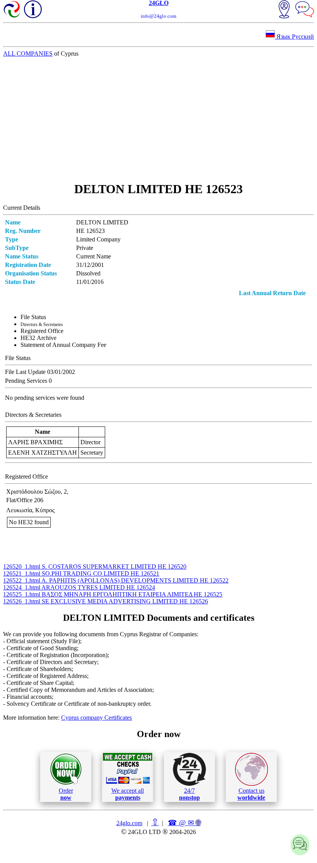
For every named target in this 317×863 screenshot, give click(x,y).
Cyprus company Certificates (96, 717)
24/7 (189, 794)
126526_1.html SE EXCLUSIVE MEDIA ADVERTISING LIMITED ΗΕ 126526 (105, 601)
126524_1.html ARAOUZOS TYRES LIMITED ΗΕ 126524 (79, 587)
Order (66, 794)
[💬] (304, 10)
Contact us (251, 794)
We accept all (127, 794)
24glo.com (129, 823)
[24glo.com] (12, 10)
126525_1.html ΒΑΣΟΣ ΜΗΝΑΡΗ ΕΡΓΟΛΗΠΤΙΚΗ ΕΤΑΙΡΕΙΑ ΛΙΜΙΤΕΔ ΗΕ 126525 (112, 594)
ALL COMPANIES (28, 53)
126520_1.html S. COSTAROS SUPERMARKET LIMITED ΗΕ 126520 (94, 566)
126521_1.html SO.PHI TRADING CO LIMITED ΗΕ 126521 (81, 573)
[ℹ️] (33, 9)
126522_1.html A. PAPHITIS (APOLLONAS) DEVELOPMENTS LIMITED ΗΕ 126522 (115, 580)
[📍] (284, 10)
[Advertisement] (158, 119)
